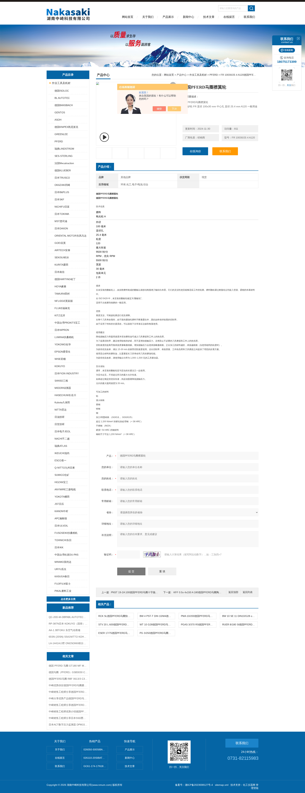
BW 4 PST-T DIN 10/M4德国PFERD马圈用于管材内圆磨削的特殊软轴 (157, 616)
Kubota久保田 (62, 402)
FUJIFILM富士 (63, 583)
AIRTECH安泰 (62, 250)
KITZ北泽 (60, 315)
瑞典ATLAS (61, 446)
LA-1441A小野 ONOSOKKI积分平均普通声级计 (68, 643)
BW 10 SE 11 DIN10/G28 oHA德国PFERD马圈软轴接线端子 (240, 616)
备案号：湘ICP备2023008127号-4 (194, 784)
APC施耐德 (61, 518)
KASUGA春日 (62, 576)
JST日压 (59, 503)
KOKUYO (60, 366)
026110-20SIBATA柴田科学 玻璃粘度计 (95, 757)
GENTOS (60, 112)
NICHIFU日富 (62, 206)
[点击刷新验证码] (152, 554)
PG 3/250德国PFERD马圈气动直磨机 (157, 633)
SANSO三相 (61, 380)
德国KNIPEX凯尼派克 (66, 127)
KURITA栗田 (61, 264)
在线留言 (229, 16)
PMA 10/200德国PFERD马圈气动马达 (198, 616)
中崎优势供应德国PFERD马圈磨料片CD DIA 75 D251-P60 (68, 685)
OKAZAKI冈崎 (62, 185)
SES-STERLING (64, 156)
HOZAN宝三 (61, 482)
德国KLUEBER (63, 170)
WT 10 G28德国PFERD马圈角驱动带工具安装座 (157, 624)
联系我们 (249, 16)
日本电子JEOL (63, 431)
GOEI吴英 (60, 243)
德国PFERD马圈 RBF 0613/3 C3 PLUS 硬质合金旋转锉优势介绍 (68, 678)
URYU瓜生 (60, 569)
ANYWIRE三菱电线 (65, 489)
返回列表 (248, 592)
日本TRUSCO (62, 177)
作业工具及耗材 (61, 83)
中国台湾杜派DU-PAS (66, 554)
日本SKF (59, 199)
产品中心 (182, 74)
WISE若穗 (60, 359)
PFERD (59, 141)
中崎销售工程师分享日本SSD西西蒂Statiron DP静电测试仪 (68, 718)
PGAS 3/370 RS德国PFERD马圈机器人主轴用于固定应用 (198, 624)
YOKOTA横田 (62, 496)
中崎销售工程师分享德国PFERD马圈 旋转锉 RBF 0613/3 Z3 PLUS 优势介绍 (68, 705)
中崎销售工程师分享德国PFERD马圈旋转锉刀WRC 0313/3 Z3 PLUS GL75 (68, 691)
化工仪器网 (249, 784)
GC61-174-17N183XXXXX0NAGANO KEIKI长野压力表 (95, 766)
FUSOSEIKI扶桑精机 (66, 532)
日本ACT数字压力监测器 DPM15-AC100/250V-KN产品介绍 (68, 724)
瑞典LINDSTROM (64, 148)
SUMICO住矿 (62, 475)
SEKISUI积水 (62, 257)
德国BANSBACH (64, 105)
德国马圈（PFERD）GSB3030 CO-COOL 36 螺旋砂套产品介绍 (68, 672)
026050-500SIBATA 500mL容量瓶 (95, 749)
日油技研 (59, 417)
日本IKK (59, 547)
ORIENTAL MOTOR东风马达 (70, 235)
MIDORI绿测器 (63, 388)
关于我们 (148, 16)
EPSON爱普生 (62, 351)
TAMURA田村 (62, 293)
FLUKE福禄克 (62, 308)
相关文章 (68, 656)
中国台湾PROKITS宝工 (67, 322)
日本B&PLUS (62, 192)
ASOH (58, 119)
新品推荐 (68, 607)
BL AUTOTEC (62, 98)
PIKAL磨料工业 (63, 590)
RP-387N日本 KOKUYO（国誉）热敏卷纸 (68, 623)
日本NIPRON (62, 330)
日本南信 (59, 272)
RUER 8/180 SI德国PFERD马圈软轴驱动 (240, 624)
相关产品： (105, 604)
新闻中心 (188, 16)
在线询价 (195, 151)
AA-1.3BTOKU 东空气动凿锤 (64, 630)
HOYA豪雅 (60, 286)
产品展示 (168, 16)
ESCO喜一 (60, 460)
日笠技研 (59, 424)
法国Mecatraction (64, 163)
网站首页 (127, 16)
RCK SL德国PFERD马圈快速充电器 (116, 616)
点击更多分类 (68, 599)
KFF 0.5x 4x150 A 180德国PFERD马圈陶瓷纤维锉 (201, 592)
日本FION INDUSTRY (67, 373)
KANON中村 (61, 511)
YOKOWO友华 (63, 344)
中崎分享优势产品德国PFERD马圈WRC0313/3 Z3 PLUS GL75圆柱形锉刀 (68, 698)
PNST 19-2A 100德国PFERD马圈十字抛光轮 (135, 592)
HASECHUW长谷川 (65, 395)
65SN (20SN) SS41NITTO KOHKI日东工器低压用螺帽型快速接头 (68, 636)
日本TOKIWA (62, 214)
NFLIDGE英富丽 (64, 301)
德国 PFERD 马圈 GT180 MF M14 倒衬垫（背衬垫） (68, 665)
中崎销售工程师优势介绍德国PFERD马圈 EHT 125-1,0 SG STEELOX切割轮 (68, 711)
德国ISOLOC (62, 90)
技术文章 (208, 16)
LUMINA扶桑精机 (64, 337)
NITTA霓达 (61, 409)
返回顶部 (233, 592)
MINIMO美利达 (63, 561)
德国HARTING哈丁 (65, 279)
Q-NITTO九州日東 (65, 467)
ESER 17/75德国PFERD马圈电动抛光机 (116, 633)
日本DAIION (61, 228)
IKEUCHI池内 (62, 453)
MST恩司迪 (61, 221)
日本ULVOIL (61, 525)
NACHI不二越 (62, 438)
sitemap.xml (221, 784)
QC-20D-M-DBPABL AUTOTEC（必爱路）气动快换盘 (68, 617)
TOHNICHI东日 (63, 540)
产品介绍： (105, 166)
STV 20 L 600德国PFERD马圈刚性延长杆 (116, 624)
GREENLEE (61, 134)
